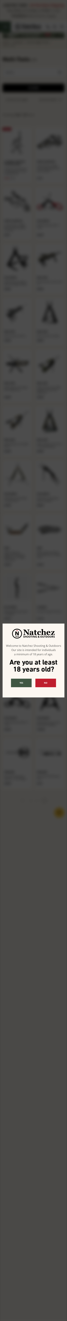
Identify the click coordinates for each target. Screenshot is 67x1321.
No (45, 682)
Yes (21, 682)
